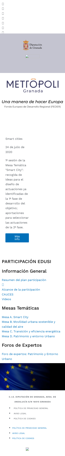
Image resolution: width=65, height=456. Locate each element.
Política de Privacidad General (31, 408)
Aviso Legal (20, 413)
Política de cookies (25, 418)
